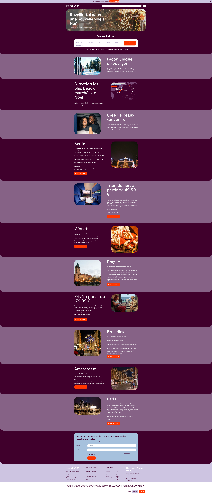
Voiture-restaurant (90, 480)
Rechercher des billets (114, 1)
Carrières (68, 474)
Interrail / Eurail (89, 474)
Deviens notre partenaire (71, 477)
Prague (117, 480)
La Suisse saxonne (119, 477)
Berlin (117, 471)
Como (107, 474)
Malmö (107, 479)
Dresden (107, 476)
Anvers (117, 470)
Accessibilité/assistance (91, 476)
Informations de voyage (91, 471)
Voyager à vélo (89, 477)
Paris (107, 480)
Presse (67, 476)
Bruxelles (108, 473)
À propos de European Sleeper (72, 471)
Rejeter (135, 491)
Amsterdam (108, 470)
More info (129, 491)
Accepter (141, 491)
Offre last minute (89, 473)
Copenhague (118, 474)
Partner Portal (69, 480)
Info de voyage (126, 6)
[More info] (82, 42)
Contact (68, 473)
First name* (78, 445)
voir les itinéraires (79, 45)
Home (67, 470)
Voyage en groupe (89, 479)
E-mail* (77, 449)
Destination (112, 6)
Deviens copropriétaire (71, 479)
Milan (117, 479)
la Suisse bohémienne (110, 477)
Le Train (87, 470)
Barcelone (108, 471)
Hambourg (118, 476)
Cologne (117, 473)
